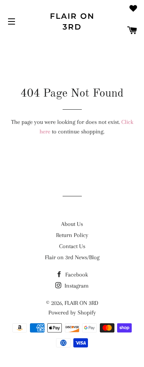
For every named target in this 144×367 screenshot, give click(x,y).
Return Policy (72, 235)
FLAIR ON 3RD (72, 21)
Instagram (76, 285)
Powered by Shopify (72, 312)
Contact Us (72, 246)
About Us (72, 224)
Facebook (76, 274)
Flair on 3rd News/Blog (72, 257)
